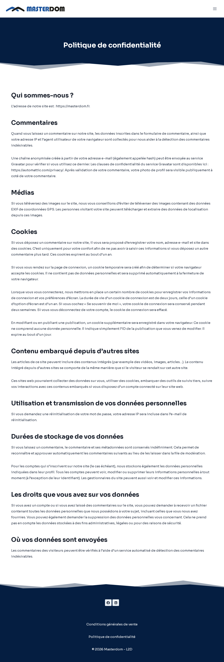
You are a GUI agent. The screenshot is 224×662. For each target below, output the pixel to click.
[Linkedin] (115, 602)
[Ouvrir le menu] (215, 8)
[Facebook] (108, 602)
